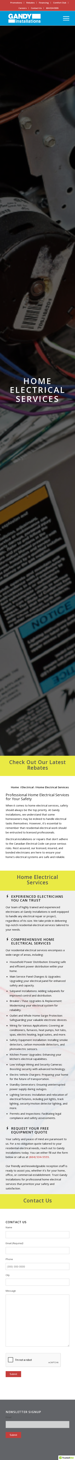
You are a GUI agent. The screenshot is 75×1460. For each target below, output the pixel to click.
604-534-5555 (52, 8)
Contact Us (36, 8)
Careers (23, 8)
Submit (13, 1374)
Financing (44, 2)
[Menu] (64, 18)
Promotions (16, 2)
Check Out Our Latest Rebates (37, 765)
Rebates (30, 2)
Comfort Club (59, 2)
